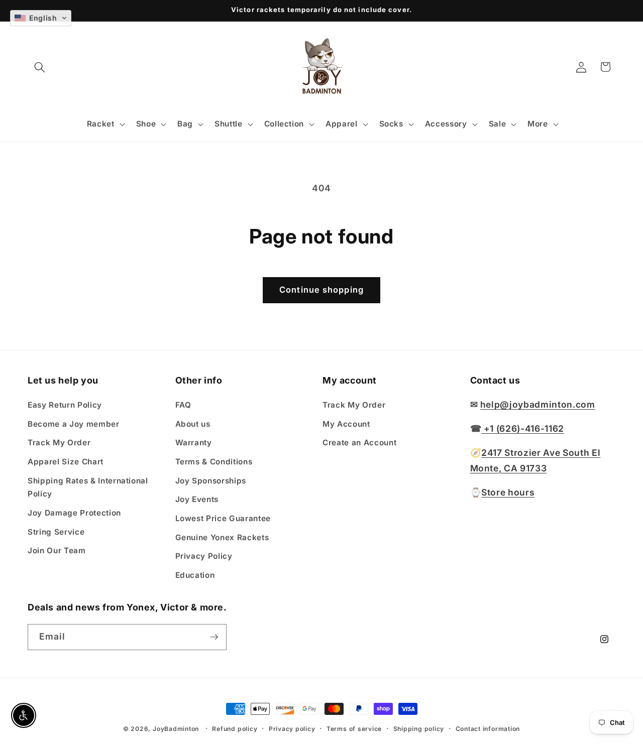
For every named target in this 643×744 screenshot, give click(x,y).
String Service (56, 532)
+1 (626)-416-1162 (522, 428)
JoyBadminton (176, 728)
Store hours (507, 492)
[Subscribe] (214, 637)
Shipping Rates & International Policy (88, 487)
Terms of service (354, 728)
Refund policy (234, 728)
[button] (40, 67)
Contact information (488, 728)
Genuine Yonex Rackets (222, 537)
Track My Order (59, 442)
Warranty (193, 442)
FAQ (183, 405)
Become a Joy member (74, 424)
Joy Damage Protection (74, 513)
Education (195, 575)
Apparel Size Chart (65, 461)
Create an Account (359, 442)
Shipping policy (419, 728)
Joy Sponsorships (211, 480)
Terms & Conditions (214, 461)
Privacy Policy (204, 556)
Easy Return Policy (65, 405)
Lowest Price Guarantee (223, 518)
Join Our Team (57, 550)
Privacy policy (292, 728)
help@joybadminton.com (537, 404)
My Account (346, 424)
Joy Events (197, 499)
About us (192, 424)
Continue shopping (321, 290)
